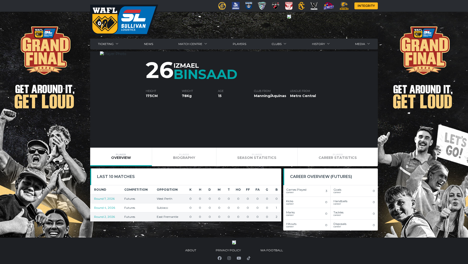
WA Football (271, 250)
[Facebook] (220, 258)
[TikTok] (248, 258)
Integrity (366, 6)
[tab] (121, 157)
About (190, 250)
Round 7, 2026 (104, 198)
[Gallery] (289, 17)
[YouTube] (239, 258)
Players (239, 44)
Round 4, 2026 (104, 207)
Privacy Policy (228, 250)
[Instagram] (229, 258)
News (148, 44)
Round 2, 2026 (104, 217)
